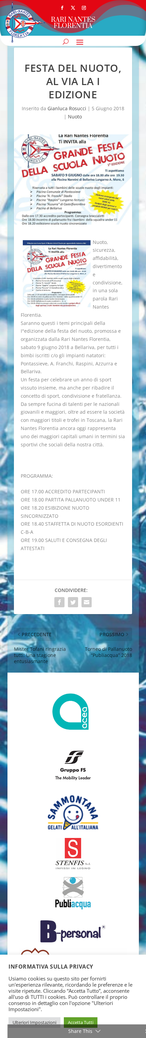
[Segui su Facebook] (62, 8)
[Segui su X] (73, 8)
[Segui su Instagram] (84, 8)
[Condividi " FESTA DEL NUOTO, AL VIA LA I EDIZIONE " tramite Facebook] (59, 602)
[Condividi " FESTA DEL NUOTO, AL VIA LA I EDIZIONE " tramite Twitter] (73, 602)
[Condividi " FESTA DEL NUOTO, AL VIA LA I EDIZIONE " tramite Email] (86, 602)
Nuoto (75, 116)
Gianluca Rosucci (67, 108)
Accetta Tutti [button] (80, 1022)
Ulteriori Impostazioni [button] (34, 1022)
